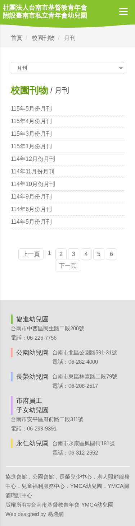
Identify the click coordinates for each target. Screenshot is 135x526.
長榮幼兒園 (32, 376)
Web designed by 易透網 (34, 514)
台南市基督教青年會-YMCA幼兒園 (72, 505)
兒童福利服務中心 (43, 486)
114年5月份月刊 (31, 222)
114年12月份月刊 (33, 159)
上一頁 (31, 254)
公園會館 (43, 477)
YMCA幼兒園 (86, 486)
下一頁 (67, 265)
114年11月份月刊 (32, 171)
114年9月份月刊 (31, 197)
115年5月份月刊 (31, 109)
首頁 (16, 38)
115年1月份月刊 (31, 146)
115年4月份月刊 (31, 121)
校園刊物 (43, 38)
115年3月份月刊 (31, 134)
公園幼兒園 (32, 352)
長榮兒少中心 (75, 477)
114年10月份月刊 (33, 184)
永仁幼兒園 (32, 443)
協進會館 (16, 477)
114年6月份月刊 (31, 209)
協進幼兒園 (32, 319)
